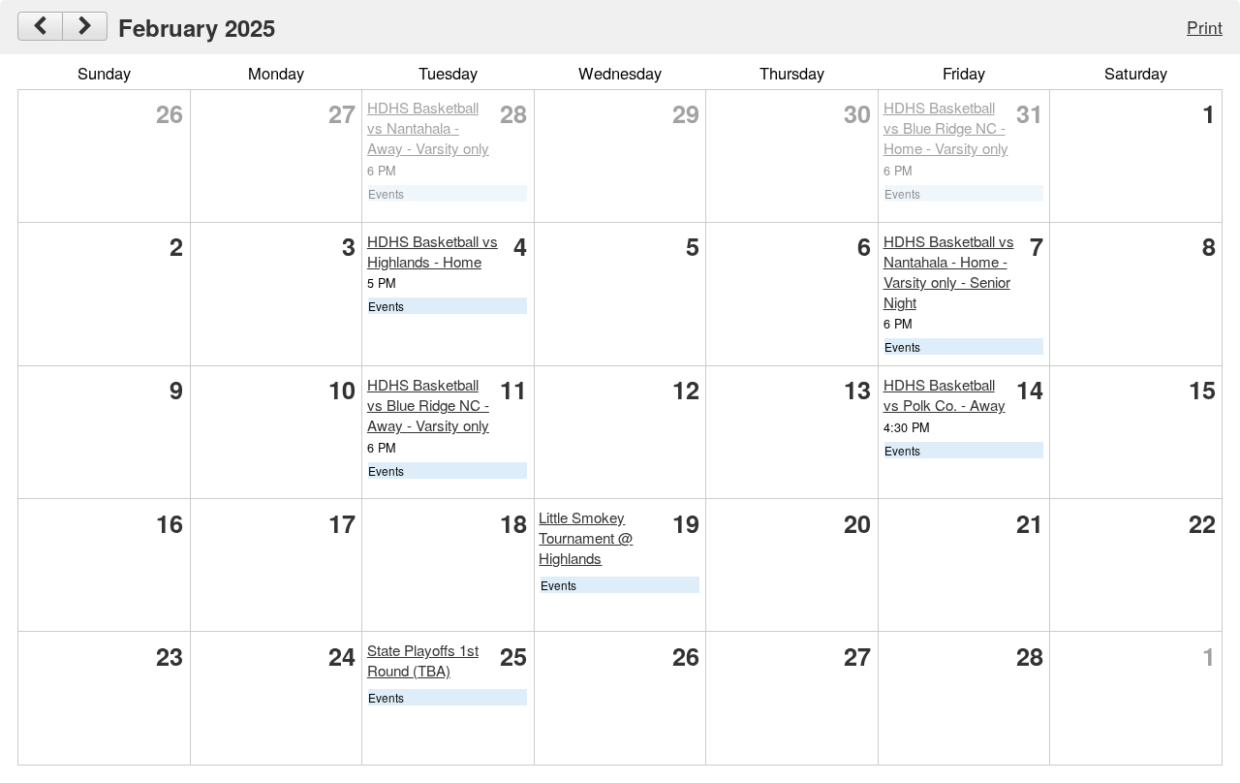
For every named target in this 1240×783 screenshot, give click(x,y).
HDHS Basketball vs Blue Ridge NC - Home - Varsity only (946, 127)
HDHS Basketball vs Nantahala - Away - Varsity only (428, 127)
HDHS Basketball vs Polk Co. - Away (945, 394)
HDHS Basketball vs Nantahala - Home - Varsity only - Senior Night (949, 271)
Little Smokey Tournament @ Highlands (586, 537)
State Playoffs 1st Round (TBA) (423, 660)
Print (1205, 27)
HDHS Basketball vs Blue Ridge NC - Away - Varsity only (428, 404)
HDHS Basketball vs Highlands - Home (432, 251)
